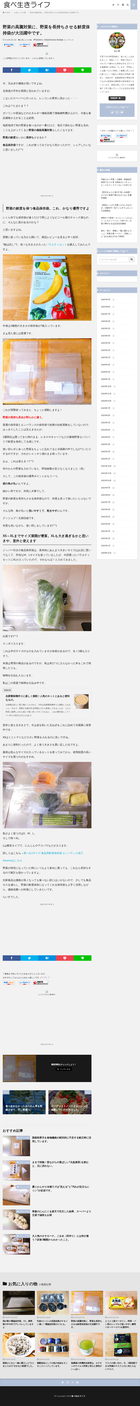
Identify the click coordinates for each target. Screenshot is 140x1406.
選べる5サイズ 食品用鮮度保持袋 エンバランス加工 (53, 853)
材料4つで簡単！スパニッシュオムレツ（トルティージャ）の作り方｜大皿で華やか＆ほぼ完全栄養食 (117, 221)
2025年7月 (107, 314)
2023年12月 (108, 386)
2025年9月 (107, 299)
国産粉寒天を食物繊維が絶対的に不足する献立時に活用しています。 (61, 1139)
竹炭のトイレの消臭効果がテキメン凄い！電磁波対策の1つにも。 (52, 1322)
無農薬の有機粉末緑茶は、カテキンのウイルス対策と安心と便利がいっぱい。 (86, 1366)
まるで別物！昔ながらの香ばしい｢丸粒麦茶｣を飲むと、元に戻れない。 (60, 1164)
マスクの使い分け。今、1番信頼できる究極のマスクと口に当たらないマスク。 (121, 1366)
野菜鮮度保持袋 (50, 40)
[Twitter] (29, 70)
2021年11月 (108, 473)
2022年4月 (107, 437)
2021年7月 (107, 502)
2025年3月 (107, 343)
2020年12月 (108, 553)
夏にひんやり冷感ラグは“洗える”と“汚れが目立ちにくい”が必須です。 (60, 1188)
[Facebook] (12, 70)
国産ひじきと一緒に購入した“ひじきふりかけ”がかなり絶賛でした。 (18, 1364)
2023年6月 (107, 415)
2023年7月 (107, 408)
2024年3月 (107, 364)
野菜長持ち (39, 40)
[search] (132, 259)
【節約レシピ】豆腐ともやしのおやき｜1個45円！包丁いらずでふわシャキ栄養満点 (117, 208)
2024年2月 (107, 372)
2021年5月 (107, 516)
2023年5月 (107, 422)
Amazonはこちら (12, 860)
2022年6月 (107, 430)
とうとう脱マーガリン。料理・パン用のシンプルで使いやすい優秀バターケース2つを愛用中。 (120, 1324)
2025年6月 (107, 321)
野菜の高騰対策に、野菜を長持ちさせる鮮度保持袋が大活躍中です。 (55, 12)
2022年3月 (107, 444)
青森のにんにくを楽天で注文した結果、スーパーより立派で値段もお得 (61, 1213)
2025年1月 (107, 357)
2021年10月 (108, 480)
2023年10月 (108, 401)
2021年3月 (107, 531)
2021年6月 (107, 509)
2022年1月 (107, 459)
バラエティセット (56, 244)
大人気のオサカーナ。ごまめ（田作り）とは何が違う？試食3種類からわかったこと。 (60, 1237)
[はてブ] (47, 70)
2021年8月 (107, 495)
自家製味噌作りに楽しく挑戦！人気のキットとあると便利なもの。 (38, 697)
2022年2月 (107, 451)
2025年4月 (107, 335)
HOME (7, 12)
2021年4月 (107, 524)
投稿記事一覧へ (116, 98)
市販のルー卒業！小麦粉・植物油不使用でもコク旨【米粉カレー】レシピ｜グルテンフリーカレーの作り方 (116, 182)
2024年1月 (107, 379)
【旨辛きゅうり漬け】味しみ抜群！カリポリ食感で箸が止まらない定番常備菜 (116, 195)
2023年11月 (108, 393)
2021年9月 (107, 487)
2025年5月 (107, 328)
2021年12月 (108, 466)
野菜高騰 (59, 40)
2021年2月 (107, 538)
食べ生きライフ (78, 1396)
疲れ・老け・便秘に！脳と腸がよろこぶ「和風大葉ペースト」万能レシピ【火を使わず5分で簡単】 (116, 233)
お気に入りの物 (20, 12)
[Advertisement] (47, 174)
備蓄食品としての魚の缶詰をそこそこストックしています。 (52, 1364)
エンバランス (69, 40)
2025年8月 (107, 307)
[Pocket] (65, 70)
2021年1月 (107, 545)
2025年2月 (107, 350)
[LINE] (82, 70)
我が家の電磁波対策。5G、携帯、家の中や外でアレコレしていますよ (18, 1324)
